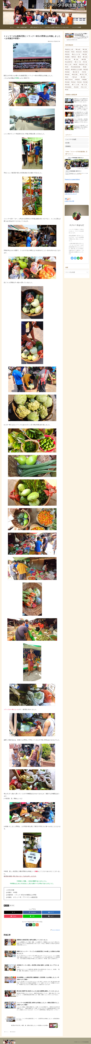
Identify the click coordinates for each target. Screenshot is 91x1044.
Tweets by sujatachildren (72, 179)
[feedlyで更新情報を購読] (33, 924)
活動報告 (7, 905)
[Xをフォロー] (30, 924)
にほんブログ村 (69, 201)
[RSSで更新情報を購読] (37, 924)
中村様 (12, 905)
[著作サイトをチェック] (27, 924)
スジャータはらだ (76, 225)
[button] (51, 916)
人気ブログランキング (71, 194)
